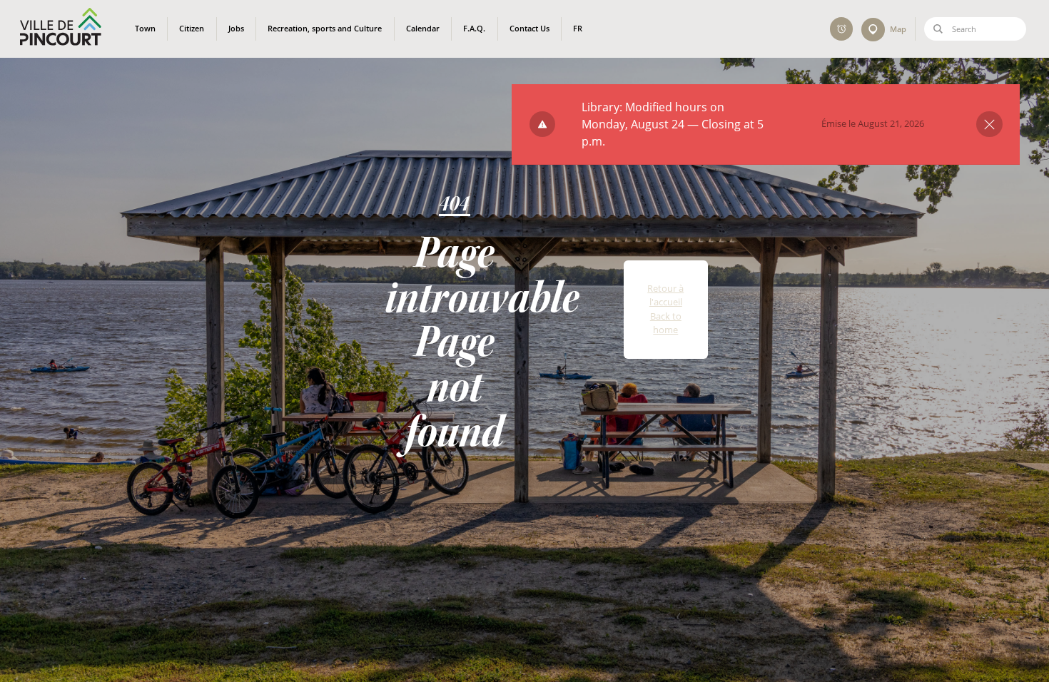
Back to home (665, 323)
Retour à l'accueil (665, 295)
